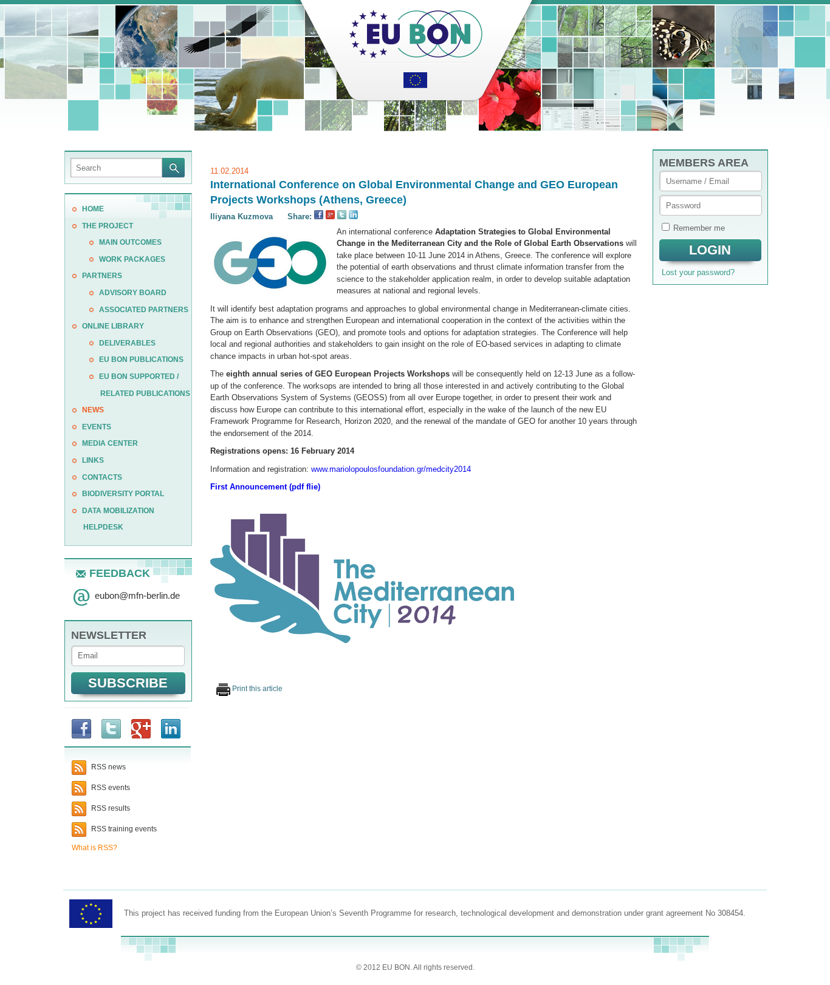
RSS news (107, 767)
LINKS (93, 460)
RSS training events (123, 829)
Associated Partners (143, 309)
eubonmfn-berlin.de (137, 595)
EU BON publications (141, 359)
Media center (110, 443)
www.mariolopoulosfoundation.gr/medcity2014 (391, 469)
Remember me (699, 228)
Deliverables (127, 343)
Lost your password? (698, 272)
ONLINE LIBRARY (113, 326)
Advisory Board (132, 292)
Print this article (256, 688)
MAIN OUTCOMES (130, 242)
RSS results (109, 808)
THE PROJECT (107, 226)
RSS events (109, 787)
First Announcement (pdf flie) (265, 486)
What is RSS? (94, 848)
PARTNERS (102, 275)
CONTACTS (102, 477)
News (93, 410)
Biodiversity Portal (123, 493)
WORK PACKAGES (132, 259)
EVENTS (96, 427)
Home (93, 209)
